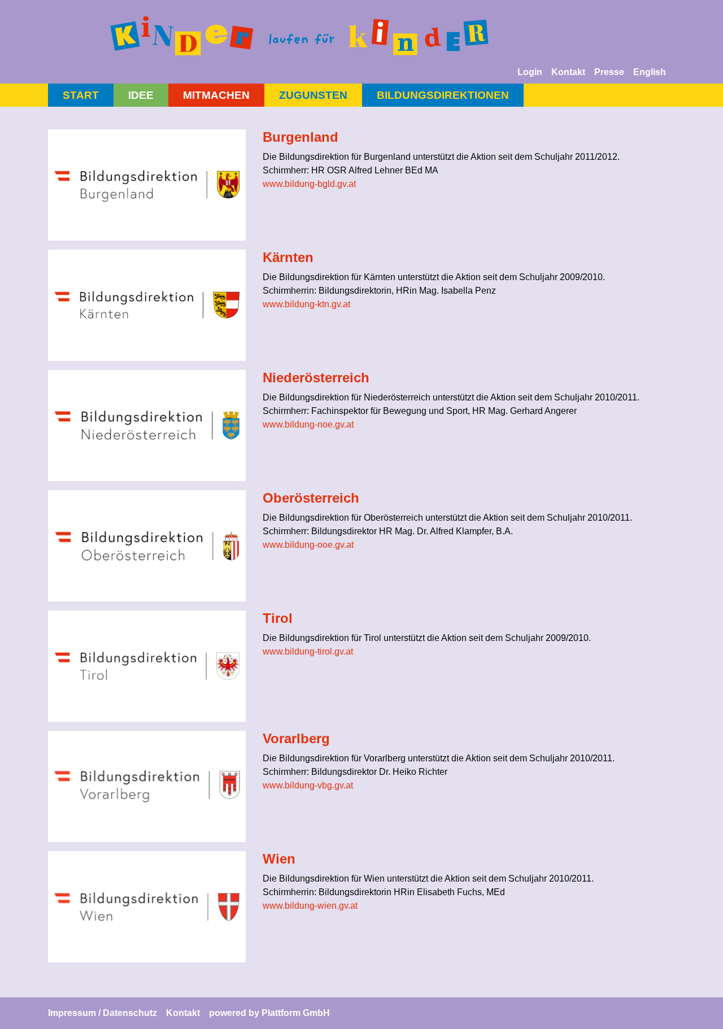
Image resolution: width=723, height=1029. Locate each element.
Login (529, 72)
